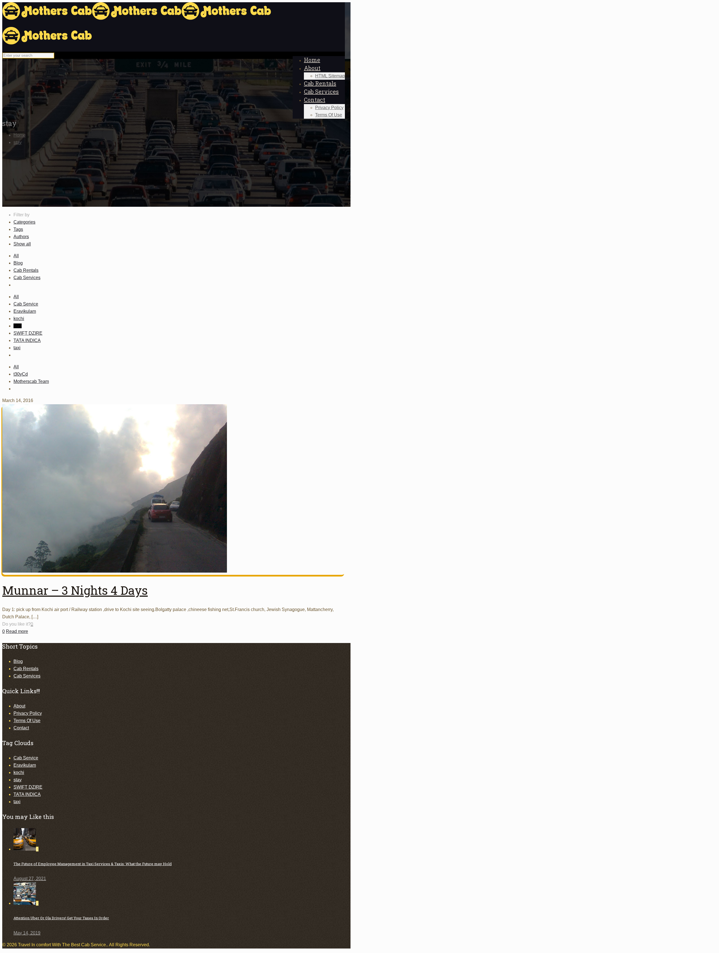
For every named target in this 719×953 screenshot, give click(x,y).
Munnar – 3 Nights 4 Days (75, 590)
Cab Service (25, 304)
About (19, 706)
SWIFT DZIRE (27, 333)
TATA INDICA (27, 340)
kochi (18, 318)
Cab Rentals (25, 270)
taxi (17, 347)
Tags (18, 229)
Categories (24, 222)
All (16, 255)
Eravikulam (24, 311)
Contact (21, 727)
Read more (17, 631)
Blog (18, 263)
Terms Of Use (26, 720)
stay (17, 142)
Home (19, 135)
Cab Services (26, 277)
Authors (21, 236)
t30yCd (20, 374)
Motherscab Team (31, 381)
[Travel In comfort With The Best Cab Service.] (136, 31)
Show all (22, 244)
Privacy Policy (27, 713)
